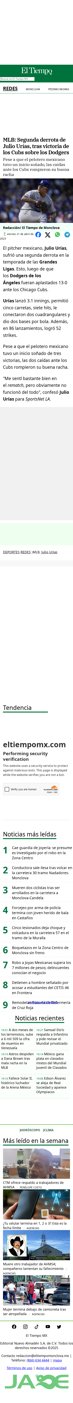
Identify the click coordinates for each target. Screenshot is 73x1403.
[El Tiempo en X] (59, 1327)
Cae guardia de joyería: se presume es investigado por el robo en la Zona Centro (42, 852)
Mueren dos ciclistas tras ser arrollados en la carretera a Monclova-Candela (36, 892)
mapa (57, 1360)
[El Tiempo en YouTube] (51, 1327)
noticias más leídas (42, 1002)
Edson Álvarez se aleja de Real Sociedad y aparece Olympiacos (51, 1085)
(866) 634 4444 (38, 1360)
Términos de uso (19, 1368)
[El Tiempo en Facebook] (17, 1327)
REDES (10, 88)
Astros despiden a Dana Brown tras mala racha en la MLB (17, 1061)
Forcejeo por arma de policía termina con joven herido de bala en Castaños (40, 912)
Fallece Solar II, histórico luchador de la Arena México (17, 1083)
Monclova (33, 89)
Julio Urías (49, 552)
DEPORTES (11, 552)
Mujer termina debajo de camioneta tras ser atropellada (34, 1311)
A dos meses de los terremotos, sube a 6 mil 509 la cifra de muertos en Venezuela (17, 1038)
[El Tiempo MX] (36, 74)
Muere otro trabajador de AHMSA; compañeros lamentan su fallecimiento (34, 1268)
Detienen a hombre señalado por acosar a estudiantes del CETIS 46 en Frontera (40, 987)
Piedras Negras (58, 89)
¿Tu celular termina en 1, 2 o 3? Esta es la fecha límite (35, 1225)
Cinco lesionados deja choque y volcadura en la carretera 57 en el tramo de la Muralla (40, 932)
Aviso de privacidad (51, 1368)
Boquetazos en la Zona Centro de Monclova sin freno (40, 950)
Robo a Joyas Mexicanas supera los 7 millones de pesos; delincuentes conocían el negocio (41, 967)
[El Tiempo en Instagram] (28, 1327)
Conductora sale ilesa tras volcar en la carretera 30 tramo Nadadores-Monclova (42, 872)
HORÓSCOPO (30, 1130)
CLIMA (49, 1130)
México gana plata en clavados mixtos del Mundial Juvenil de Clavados (51, 1061)
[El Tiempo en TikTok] (39, 1327)
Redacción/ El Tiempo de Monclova (31, 227)
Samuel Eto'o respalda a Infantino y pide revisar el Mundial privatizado (52, 1036)
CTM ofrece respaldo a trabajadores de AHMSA (33, 1184)
